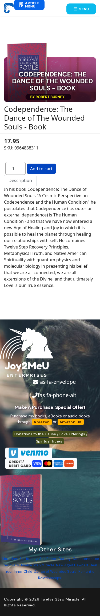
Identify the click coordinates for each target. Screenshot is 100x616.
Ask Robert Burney (55, 558)
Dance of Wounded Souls (55, 571)
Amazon (42, 422)
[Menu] (81, 8)
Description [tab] (20, 180)
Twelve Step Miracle (37, 565)
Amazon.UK (70, 422)
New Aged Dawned (72, 565)
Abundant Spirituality (20, 558)
